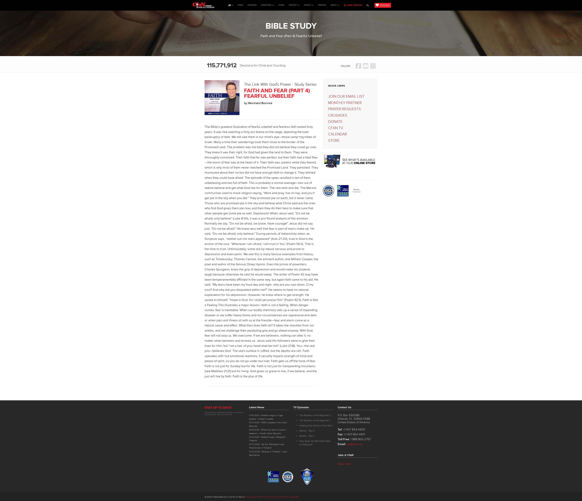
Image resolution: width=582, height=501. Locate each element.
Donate (385, 5)
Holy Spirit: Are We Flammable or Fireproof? (314, 443)
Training (322, 5)
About (334, 5)
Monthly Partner (345, 103)
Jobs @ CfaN (294, 497)
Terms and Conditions (278, 497)
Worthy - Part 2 (306, 430)
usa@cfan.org (354, 444)
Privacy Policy (250, 497)
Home (240, 5)
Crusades (252, 5)
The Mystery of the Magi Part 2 (315, 415)
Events (307, 5)
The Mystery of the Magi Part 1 (314, 420)
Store (281, 5)
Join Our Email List (346, 96)
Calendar (337, 134)
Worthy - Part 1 (306, 435)
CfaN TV (335, 128)
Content (293, 5)
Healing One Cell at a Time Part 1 (316, 425)
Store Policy (263, 497)
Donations (266, 5)
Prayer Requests (344, 109)
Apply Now (344, 464)
